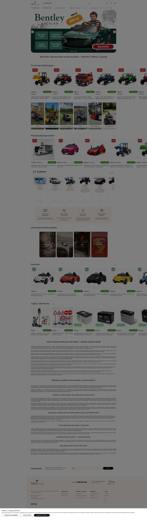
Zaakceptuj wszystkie (42, 515)
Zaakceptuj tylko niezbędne (11, 515)
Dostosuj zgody (27, 515)
